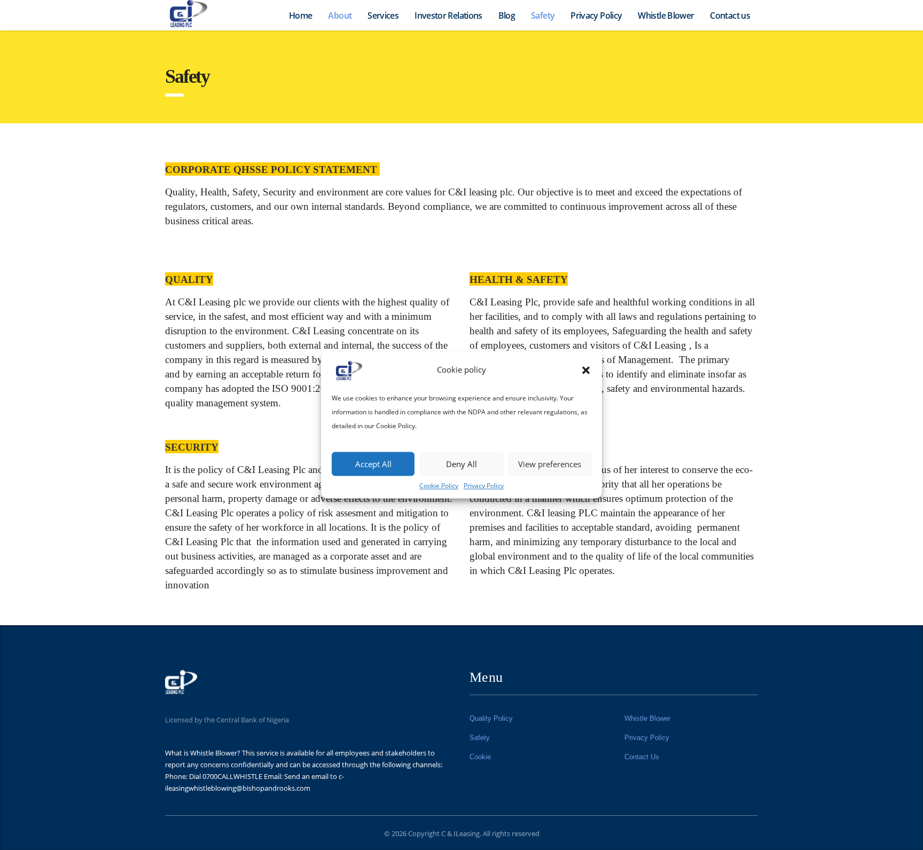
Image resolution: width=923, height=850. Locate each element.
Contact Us (641, 757)
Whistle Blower (666, 15)
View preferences (549, 464)
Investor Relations (448, 15)
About (339, 15)
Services (382, 15)
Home (300, 15)
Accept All (373, 464)
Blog (506, 15)
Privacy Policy (484, 485)
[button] (586, 370)
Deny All (461, 464)
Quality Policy (491, 718)
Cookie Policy (438, 485)
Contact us (730, 15)
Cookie (480, 757)
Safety (542, 15)
